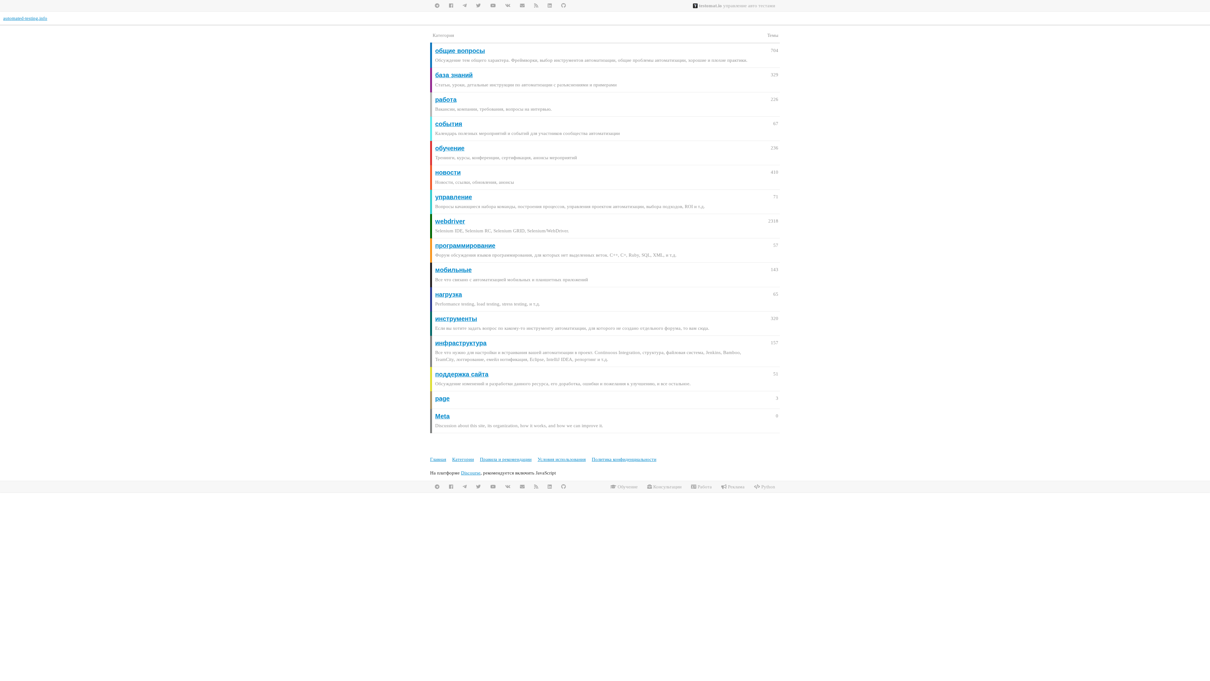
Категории (463, 459)
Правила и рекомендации (506, 459)
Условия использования (562, 459)
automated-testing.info (25, 18)
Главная (438, 459)
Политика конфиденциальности (624, 459)
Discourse (471, 472)
